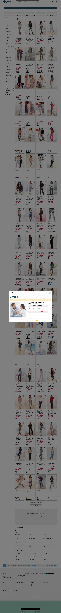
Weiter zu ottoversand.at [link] (37, 311)
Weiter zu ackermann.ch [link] (37, 305)
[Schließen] (50, 293)
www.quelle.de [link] (29, 320)
